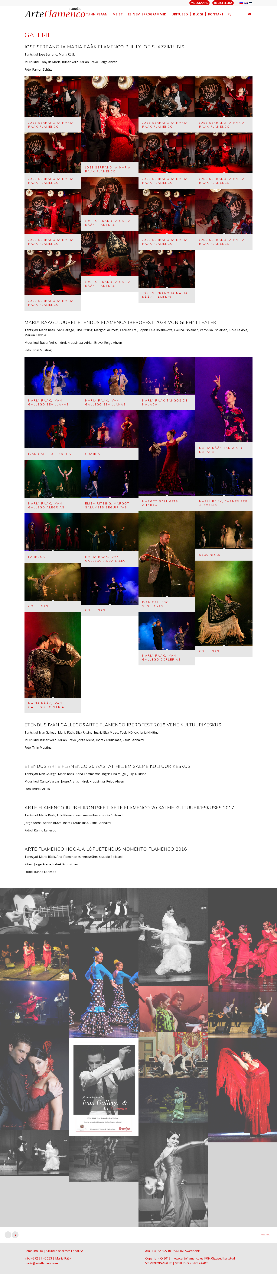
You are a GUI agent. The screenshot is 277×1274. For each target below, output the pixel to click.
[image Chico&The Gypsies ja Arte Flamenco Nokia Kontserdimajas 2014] (173, 1009)
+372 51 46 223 (41, 1258)
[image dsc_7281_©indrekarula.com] (173, 937)
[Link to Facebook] (244, 14)
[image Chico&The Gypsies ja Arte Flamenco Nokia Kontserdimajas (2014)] (34, 1003)
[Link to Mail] (250, 14)
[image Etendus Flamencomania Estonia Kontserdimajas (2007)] (242, 1015)
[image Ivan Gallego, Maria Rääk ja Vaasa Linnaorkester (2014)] (173, 1055)
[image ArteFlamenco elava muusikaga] (34, 911)
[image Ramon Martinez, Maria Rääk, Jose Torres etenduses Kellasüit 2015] (103, 1159)
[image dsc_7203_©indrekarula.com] (103, 911)
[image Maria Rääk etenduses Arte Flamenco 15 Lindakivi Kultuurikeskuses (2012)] (242, 1090)
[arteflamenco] (55, 14)
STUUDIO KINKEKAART (191, 1263)
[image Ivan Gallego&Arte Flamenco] (103, 1087)
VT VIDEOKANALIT (158, 1263)
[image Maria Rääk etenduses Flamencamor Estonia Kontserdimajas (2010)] (173, 1175)
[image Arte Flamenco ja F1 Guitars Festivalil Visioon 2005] (34, 957)
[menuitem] (96, 14)
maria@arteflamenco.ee (41, 1263)
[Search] (229, 14)
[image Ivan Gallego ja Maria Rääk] (34, 1078)
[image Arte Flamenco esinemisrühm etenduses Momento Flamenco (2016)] (242, 940)
